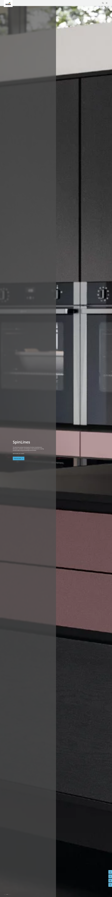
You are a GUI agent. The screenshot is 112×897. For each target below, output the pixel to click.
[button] (5, 894)
